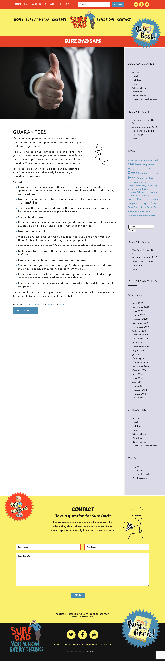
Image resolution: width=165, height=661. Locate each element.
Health (135, 76)
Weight (152, 215)
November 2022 (140, 307)
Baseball (154, 160)
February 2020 (140, 319)
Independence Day (137, 186)
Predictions (144, 199)
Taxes (61, 304)
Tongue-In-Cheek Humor (144, 100)
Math (132, 189)
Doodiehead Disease (143, 131)
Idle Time (144, 182)
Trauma (130, 215)
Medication (138, 189)
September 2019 (140, 335)
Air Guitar (131, 160)
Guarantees (51, 304)
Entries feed (138, 470)
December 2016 (140, 339)
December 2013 (140, 398)
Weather (145, 215)
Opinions (141, 195)
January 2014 (139, 394)
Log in (135, 466)
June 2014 (137, 374)
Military (146, 189)
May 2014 (137, 378)
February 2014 (139, 390)
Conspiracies (148, 165)
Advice (65, 127)
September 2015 (140, 347)
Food (42, 304)
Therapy (151, 212)
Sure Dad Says (37, 19)
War (134, 215)
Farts (141, 173)
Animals (144, 160)
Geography (141, 178)
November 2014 (140, 366)
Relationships (139, 96)
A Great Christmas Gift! (144, 127)
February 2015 (139, 358)
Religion (131, 204)
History (131, 182)
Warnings (139, 215)
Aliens (136, 160)
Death (34, 304)
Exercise (133, 172)
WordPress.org (139, 478)
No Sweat (137, 135)
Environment (153, 169)
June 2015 (137, 355)
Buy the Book (25, 310)
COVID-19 (131, 169)
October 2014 (139, 370)
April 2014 (137, 382)
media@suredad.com (82, 616)
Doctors (144, 169)
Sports (147, 204)
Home (18, 19)
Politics (132, 199)
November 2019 (140, 327)
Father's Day (147, 173)
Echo (134, 139)
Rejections (106, 19)
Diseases (137, 169)
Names (136, 84)
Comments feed (140, 474)
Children (26, 304)
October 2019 (139, 331)
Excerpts (58, 19)
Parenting (137, 92)
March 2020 (138, 315)
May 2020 (137, 311)
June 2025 (137, 303)
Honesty (137, 182)
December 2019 (140, 323)
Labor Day (152, 186)
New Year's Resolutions (139, 192)
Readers (155, 199)
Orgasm (146, 195)
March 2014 (138, 386)
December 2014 (140, 362)
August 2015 (138, 351)
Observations (139, 88)
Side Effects (139, 204)
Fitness (155, 173)
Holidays (136, 80)
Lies (129, 189)
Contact (124, 19)
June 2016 (137, 343)
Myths (153, 189)
